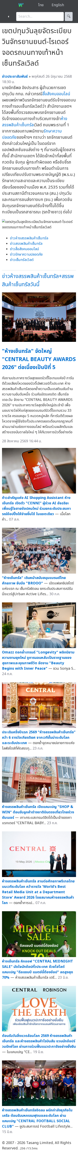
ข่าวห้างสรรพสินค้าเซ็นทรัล (29, 238)
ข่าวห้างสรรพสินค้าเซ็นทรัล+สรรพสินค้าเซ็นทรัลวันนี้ (38, 280)
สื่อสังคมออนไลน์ (56, 94)
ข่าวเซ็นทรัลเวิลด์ (22, 260)
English (58, 5)
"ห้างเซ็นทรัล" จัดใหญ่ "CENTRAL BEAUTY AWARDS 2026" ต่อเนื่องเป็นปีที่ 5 (39, 359)
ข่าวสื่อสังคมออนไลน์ (24, 249)
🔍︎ (68, 16)
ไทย (41, 5)
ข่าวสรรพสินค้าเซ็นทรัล (26, 243)
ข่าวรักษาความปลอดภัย (26, 254)
